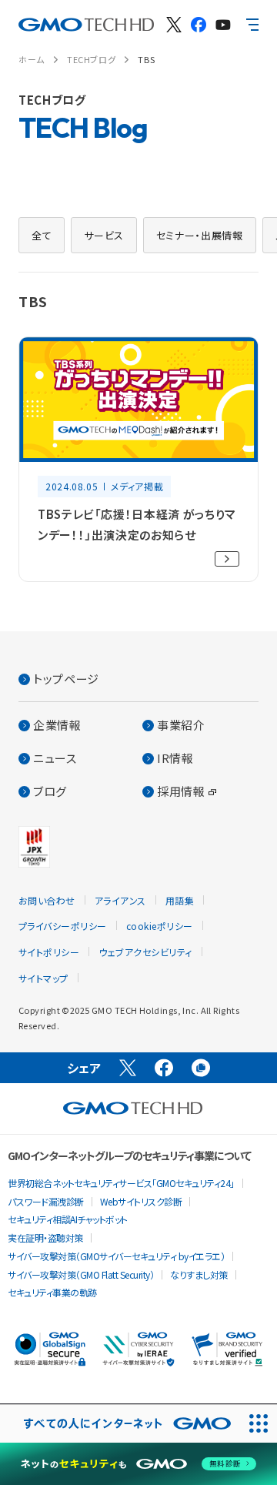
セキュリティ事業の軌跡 (52, 1292)
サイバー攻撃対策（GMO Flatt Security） (81, 1274)
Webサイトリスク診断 (141, 1201)
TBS (146, 59)
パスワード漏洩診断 (46, 1201)
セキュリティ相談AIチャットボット (68, 1219)
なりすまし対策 (199, 1274)
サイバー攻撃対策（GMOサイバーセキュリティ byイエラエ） (116, 1256)
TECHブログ (91, 59)
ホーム (31, 59)
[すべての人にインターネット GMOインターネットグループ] (119, 1424)
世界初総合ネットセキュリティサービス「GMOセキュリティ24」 (121, 1182)
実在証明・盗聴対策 (45, 1237)
